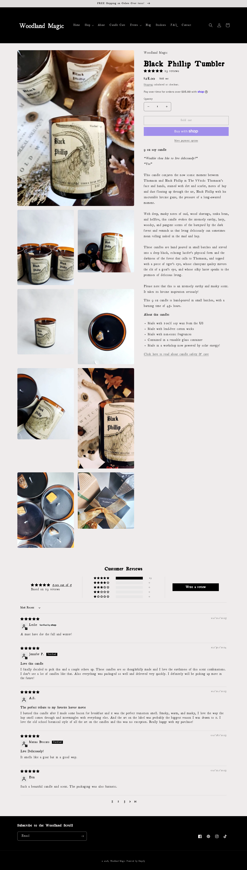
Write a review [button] (196, 587)
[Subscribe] (82, 836)
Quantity (148, 99)
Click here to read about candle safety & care (176, 354)
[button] (88, 25)
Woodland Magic (117, 861)
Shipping (148, 84)
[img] (30, 619)
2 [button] (118, 801)
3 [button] (125, 801)
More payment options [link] (186, 140)
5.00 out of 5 (62, 585)
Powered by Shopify (136, 861)
